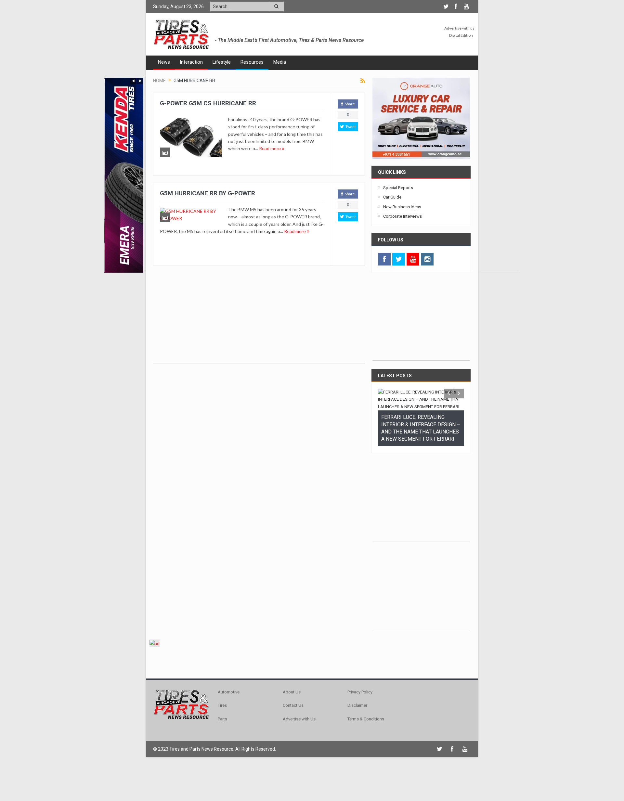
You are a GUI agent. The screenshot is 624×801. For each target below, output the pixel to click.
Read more (270, 148)
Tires (222, 730)
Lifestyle (222, 62)
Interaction (191, 62)
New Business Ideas (402, 206)
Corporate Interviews (402, 216)
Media (279, 62)
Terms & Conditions (365, 744)
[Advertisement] (500, 175)
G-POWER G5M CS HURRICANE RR (208, 103)
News (164, 62)
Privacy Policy (359, 717)
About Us (292, 717)
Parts (222, 744)
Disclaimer (357, 730)
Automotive (229, 717)
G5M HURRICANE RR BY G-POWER (207, 193)
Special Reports (398, 187)
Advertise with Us (299, 744)
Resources (252, 62)
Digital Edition (461, 35)
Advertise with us (459, 28)
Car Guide (392, 197)
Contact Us (293, 730)
